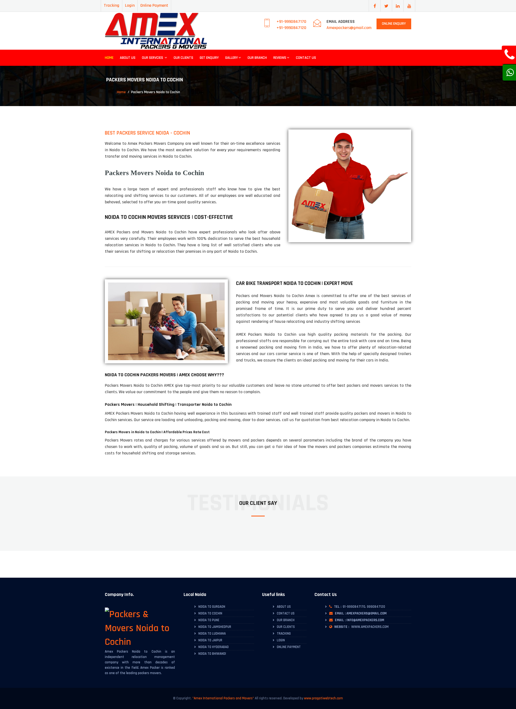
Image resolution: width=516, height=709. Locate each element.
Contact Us (306, 57)
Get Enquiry (209, 57)
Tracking (111, 5)
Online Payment (154, 5)
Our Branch (257, 57)
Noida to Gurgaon (211, 607)
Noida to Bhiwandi (212, 654)
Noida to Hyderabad (213, 647)
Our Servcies (153, 57)
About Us (127, 57)
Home (109, 57)
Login (130, 5)
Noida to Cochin (210, 613)
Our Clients (183, 57)
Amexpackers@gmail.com (349, 28)
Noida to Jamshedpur (214, 627)
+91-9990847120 (291, 28)
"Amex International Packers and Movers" (223, 698)
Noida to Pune (208, 620)
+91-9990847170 (291, 21)
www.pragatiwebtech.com (323, 698)
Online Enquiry (394, 23)
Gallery (231, 57)
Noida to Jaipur (210, 640)
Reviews (279, 57)
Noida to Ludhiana (212, 633)
